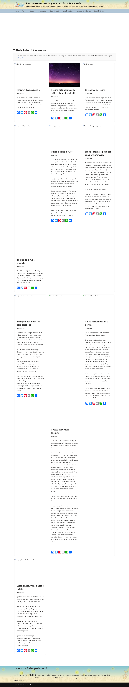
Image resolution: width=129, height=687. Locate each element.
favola (103, 675)
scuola (103, 678)
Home (17, 11)
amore (25, 675)
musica (51, 678)
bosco (59, 675)
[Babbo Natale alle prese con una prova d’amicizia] (99, 136)
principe (87, 678)
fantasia (95, 675)
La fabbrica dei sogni (95, 90)
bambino (54, 675)
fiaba (15, 678)
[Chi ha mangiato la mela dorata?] (99, 306)
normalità (66, 678)
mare (47, 678)
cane (63, 675)
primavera (82, 678)
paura (77, 678)
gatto (22, 678)
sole (106, 678)
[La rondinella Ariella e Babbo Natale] (30, 570)
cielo (66, 675)
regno (99, 678)
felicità (109, 675)
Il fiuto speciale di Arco (62, 151)
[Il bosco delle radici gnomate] (30, 190)
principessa (92, 678)
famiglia (90, 675)
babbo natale (41, 675)
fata (99, 675)
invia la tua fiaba (20, 58)
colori (69, 675)
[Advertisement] (64, 28)
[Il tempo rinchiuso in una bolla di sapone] (30, 306)
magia (37, 678)
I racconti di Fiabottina (84, 11)
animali (33, 675)
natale (55, 678)
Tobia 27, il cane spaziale (28, 90)
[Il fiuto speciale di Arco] (64, 136)
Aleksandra (21, 93)
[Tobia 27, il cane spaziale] (30, 75)
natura (61, 678)
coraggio (74, 675)
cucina (78, 675)
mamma (42, 678)
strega (16, 680)
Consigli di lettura (99, 11)
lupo (33, 678)
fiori (19, 678)
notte (71, 678)
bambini (48, 675)
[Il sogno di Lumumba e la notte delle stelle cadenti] (64, 75)
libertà (26, 678)
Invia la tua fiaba (68, 11)
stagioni (110, 678)
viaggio (20, 680)
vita (24, 680)
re (96, 678)
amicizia (17, 675)
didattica (84, 675)
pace (74, 678)
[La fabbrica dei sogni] (99, 75)
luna (30, 678)
